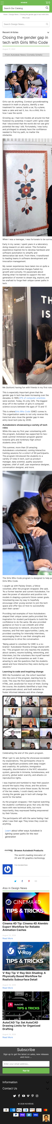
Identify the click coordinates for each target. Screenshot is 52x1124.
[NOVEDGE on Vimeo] (28, 1095)
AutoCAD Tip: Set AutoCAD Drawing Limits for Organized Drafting (21, 1026)
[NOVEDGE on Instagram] (37, 1095)
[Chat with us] (46, 1118)
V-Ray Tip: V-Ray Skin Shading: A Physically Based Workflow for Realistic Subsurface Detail (24, 976)
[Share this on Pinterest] (29, 881)
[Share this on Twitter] (15, 881)
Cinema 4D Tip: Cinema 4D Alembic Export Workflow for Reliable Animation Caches (25, 926)
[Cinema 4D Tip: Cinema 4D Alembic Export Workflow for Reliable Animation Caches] (26, 906)
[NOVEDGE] (24, 2)
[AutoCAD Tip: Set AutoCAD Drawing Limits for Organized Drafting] (26, 1006)
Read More (8, 938)
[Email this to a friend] (36, 881)
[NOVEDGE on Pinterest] (33, 1095)
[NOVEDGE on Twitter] (15, 1095)
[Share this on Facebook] (22, 881)
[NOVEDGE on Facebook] (19, 1095)
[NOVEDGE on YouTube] (23, 1095)
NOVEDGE (29, 1104)
